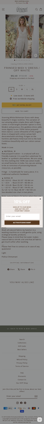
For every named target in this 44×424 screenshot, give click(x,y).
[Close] (40, 199)
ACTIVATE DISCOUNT (22, 222)
